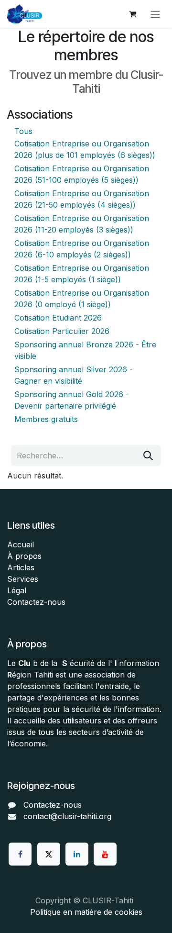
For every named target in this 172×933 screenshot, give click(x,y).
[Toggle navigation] (155, 14)
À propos (24, 556)
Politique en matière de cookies (86, 912)
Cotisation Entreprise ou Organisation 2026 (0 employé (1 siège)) (81, 298)
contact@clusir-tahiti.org (67, 816)
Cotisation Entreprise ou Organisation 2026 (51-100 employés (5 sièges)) (81, 174)
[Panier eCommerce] (132, 13)
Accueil (20, 544)
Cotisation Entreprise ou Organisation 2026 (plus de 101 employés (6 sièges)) (84, 149)
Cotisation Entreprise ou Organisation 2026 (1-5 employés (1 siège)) (81, 273)
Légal (16, 590)
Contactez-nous (36, 602)
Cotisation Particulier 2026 (61, 331)
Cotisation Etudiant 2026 (58, 317)
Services (22, 579)
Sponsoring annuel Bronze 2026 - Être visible (85, 350)
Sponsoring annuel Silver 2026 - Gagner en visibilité (73, 375)
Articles (20, 567)
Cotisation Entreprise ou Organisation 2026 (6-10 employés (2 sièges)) (81, 248)
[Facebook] (20, 854)
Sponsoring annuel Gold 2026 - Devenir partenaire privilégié (71, 400)
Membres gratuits (46, 419)
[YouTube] (105, 854)
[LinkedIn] (76, 854)
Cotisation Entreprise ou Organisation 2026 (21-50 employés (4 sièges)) (81, 199)
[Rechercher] (148, 455)
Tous (23, 131)
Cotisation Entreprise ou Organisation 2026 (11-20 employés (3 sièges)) (81, 223)
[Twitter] (48, 854)
